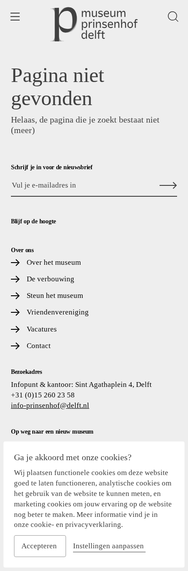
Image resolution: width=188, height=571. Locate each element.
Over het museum (54, 262)
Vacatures (42, 329)
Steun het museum (55, 295)
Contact (39, 346)
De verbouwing (50, 279)
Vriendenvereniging (58, 312)
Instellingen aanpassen (108, 546)
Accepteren (39, 546)
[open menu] (14, 16)
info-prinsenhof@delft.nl (50, 405)
